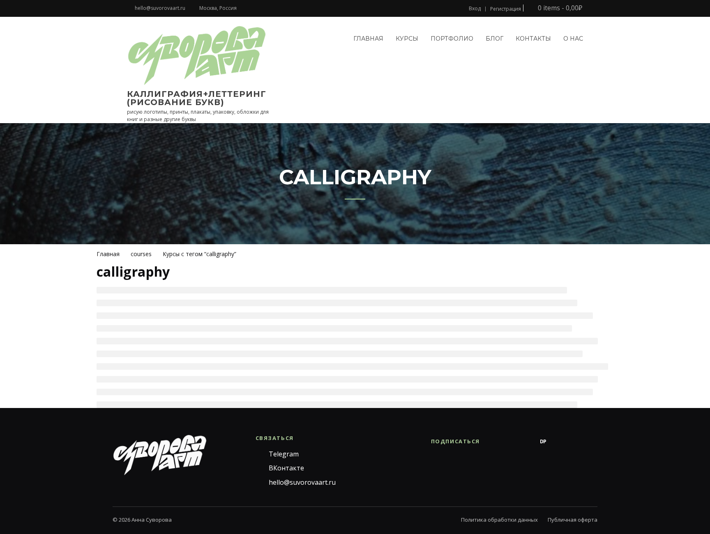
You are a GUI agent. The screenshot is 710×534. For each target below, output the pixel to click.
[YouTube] (576, 441)
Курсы (407, 38)
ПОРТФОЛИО (452, 38)
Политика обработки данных (499, 519)
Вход (475, 8)
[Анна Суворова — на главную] (160, 454)
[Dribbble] (560, 441)
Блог (494, 38)
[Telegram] (494, 441)
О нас (573, 38)
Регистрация (505, 9)
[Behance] (527, 441)
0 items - (559, 8)
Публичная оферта (572, 519)
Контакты (533, 38)
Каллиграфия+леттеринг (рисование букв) (196, 98)
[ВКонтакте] (510, 441)
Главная (368, 38)
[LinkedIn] (592, 441)
